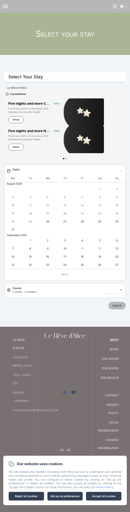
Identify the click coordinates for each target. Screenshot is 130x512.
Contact (112, 395)
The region (110, 378)
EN (62, 450)
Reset (65, 274)
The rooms (110, 368)
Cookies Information (108, 444)
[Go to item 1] (63, 158)
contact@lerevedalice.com (35, 410)
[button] (99, 189)
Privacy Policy (113, 409)
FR (68, 450)
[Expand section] (121, 290)
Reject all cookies (26, 496)
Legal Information (108, 426)
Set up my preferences (65, 496)
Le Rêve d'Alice (65, 335)
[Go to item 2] (66, 158)
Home (114, 349)
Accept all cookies (104, 496)
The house (110, 359)
